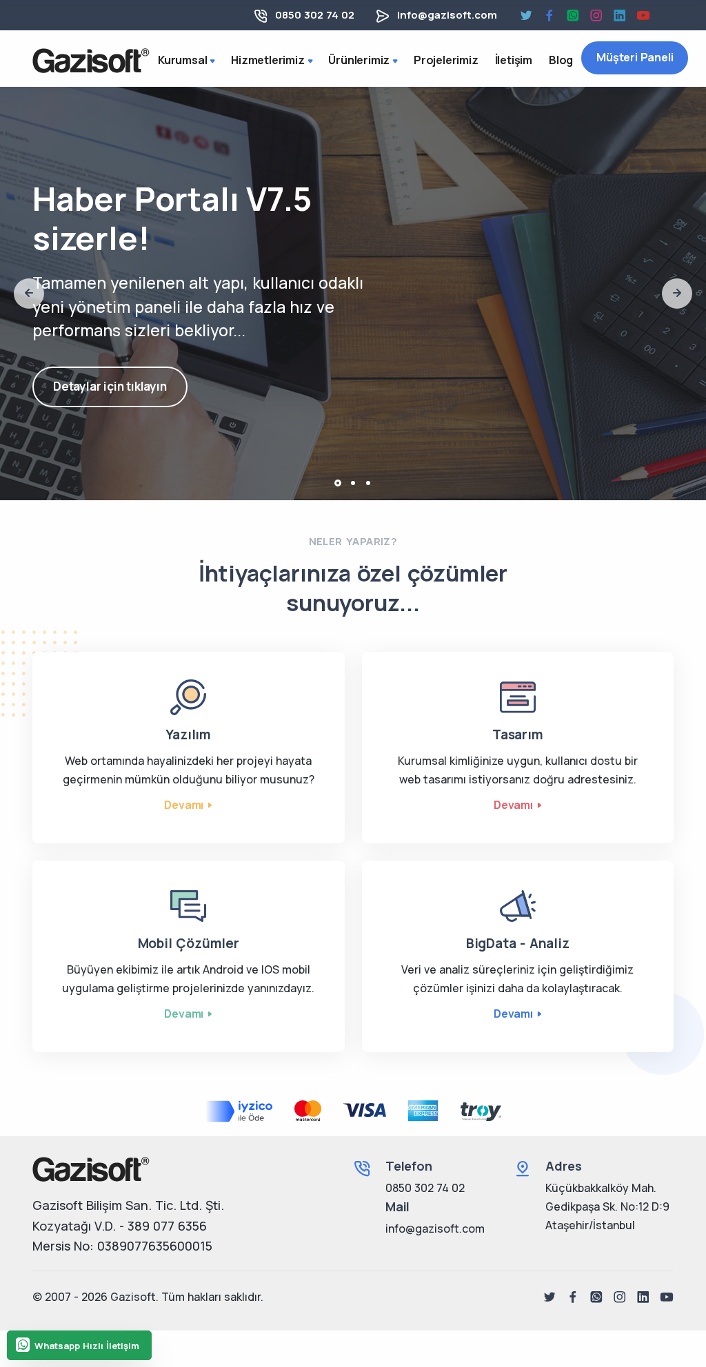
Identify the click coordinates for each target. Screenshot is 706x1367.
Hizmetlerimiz (267, 60)
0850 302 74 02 (314, 15)
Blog (561, 60)
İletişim (513, 60)
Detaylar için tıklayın (110, 386)
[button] (337, 483)
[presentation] (29, 293)
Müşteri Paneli (634, 57)
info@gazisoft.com (447, 15)
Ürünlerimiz (359, 60)
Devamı (183, 804)
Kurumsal (182, 60)
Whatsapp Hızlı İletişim (86, 1345)
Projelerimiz (446, 60)
